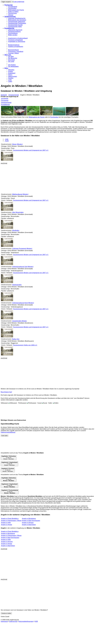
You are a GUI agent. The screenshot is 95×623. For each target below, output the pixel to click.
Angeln (10, 71)
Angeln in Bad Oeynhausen (31, 520)
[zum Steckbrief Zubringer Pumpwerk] (7, 264)
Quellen (10, 78)
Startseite (4, 95)
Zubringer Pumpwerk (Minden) (22, 248)
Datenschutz (13, 621)
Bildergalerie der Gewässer (17, 20)
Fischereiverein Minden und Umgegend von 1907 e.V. (31, 150)
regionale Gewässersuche (16, 18)
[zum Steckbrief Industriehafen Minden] (7, 337)
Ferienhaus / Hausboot (15, 51)
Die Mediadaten (13, 66)
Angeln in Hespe (6, 524)
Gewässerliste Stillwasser (16, 21)
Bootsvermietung (13, 45)
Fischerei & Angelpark (15, 40)
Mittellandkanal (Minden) (20, 194)
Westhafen (15, 230)
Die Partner (12, 65)
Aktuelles (11, 70)
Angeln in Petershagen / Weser (11, 520)
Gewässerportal (13, 95)
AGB (36, 621)
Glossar (10, 15)
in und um (8, 479)
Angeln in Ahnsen (28, 522)
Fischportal (4, 100)
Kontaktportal (5, 104)
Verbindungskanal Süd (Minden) (22, 266)
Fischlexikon (12, 8)
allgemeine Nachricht (15, 30)
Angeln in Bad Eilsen (29, 524)
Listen (10, 81)
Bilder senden (12, 35)
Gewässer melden (6, 613)
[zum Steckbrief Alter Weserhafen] (7, 228)
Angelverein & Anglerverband (18, 38)
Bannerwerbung (13, 50)
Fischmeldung (13, 33)
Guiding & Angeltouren (15, 46)
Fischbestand (12, 6)
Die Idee (11, 56)
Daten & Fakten (13, 11)
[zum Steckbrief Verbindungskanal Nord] (7, 319)
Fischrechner (12, 13)
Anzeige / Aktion (13, 53)
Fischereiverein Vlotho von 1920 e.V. (25, 345)
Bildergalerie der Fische (16, 10)
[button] (8, 5)
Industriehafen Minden (19, 321)
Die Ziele (11, 61)
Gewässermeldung (14, 31)
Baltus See (15, 339)
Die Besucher (12, 58)
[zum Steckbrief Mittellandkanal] (7, 210)
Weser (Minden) (17, 144)
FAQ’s (10, 75)
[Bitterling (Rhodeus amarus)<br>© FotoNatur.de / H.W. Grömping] (46, 115)
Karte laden (4, 435)
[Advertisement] (47, 179)
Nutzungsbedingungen (25, 621)
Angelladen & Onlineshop (16, 41)
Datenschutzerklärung (8, 432)
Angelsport (11, 73)
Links (10, 80)
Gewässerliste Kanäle (15, 25)
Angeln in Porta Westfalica (9, 518)
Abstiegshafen (17, 285)
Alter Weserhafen (18, 212)
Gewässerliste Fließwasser (17, 23)
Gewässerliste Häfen (15, 26)
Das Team (11, 60)
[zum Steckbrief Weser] (7, 160)
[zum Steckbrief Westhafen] (7, 246)
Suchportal (4, 98)
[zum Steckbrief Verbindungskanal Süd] (7, 283)
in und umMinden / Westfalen (8, 458)
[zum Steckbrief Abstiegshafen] (7, 301)
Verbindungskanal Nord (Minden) (23, 303)
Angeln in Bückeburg (29, 518)
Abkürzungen (12, 76)
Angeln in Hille (6, 522)
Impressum (4, 621)
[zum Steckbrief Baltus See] (7, 355)
